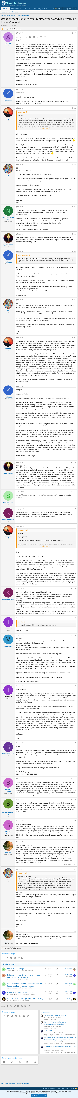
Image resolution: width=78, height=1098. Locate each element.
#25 (75, 931)
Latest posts (45, 1012)
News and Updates (23, 979)
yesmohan (69, 976)
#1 (75, 33)
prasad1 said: (22, 873)
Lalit (8, 979)
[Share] (72, 33)
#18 (75, 686)
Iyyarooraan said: (23, 255)
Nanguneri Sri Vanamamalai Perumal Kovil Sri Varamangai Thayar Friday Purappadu (60, 1039)
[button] (21, 8)
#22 (75, 821)
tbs (71, 970)
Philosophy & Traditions (28, 994)
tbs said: (20, 622)
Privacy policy (65, 1088)
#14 (75, 526)
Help (72, 1088)
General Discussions (50, 1019)
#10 (75, 386)
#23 (75, 842)
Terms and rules (55, 1088)
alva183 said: (21, 112)
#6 (75, 234)
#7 (75, 251)
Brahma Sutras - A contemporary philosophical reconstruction (55, 1023)
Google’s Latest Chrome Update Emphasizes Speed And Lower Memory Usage (25, 984)
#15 (75, 588)
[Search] (75, 8)
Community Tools (39, 8)
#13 (75, 509)
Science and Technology (26, 971)
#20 (75, 779)
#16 (75, 618)
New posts (4, 12)
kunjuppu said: (22, 530)
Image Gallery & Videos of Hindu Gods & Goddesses (59, 1035)
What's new (15, 8)
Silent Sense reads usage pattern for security (25, 998)
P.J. (8, 1000)
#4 (75, 164)
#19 (75, 743)
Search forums (13, 12)
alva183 (5, 25)
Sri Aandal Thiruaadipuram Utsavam (56, 1031)
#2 (75, 89)
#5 (75, 207)
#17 (75, 635)
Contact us (45, 1088)
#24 (75, 869)
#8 (75, 300)
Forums (5, 8)
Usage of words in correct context (20, 992)
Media (26, 8)
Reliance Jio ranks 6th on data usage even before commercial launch (24, 976)
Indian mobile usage (15, 968)
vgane (9, 971)
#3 (75, 108)
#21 (75, 799)
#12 (75, 492)
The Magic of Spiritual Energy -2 (55, 1015)
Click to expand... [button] (46, 128)
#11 (75, 462)
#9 (75, 338)
